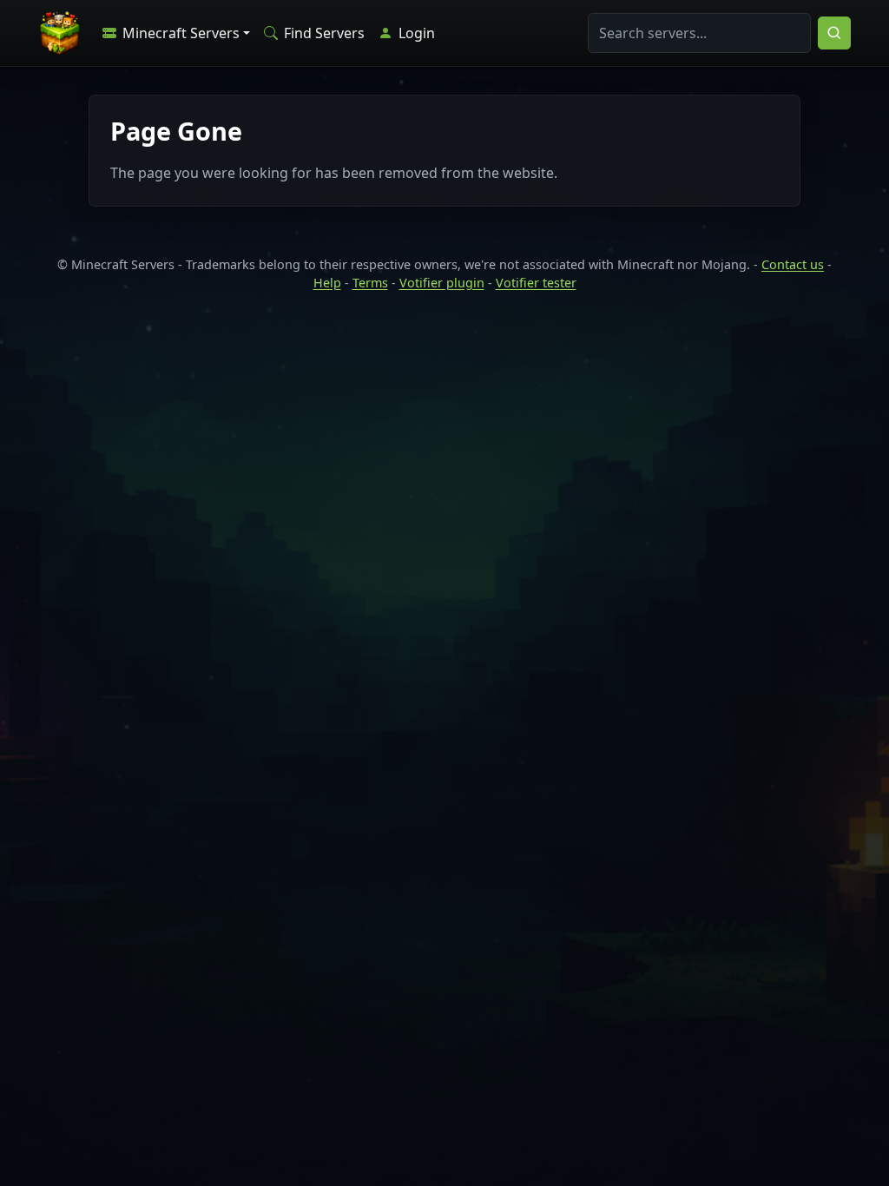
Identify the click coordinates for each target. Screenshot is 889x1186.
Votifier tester (536, 282)
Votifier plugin (441, 282)
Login (415, 33)
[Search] (834, 32)
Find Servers (322, 33)
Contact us (792, 264)
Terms (370, 282)
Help (327, 282)
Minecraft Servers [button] (179, 33)
